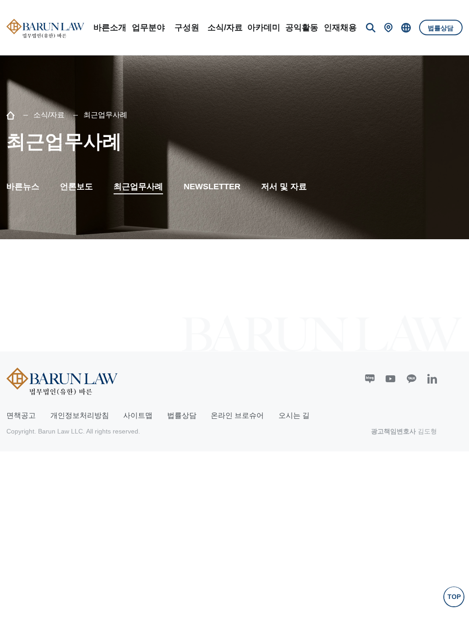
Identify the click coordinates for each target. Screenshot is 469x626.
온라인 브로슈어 (237, 415)
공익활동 (301, 27)
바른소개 (109, 27)
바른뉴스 (22, 186)
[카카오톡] (411, 379)
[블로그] (370, 379)
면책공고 (21, 415)
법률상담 (440, 28)
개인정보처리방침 (79, 415)
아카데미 (263, 27)
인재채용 (340, 27)
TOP (454, 596)
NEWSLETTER (212, 186)
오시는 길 (294, 415)
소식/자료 (225, 27)
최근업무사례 (138, 186)
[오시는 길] (388, 28)
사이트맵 (138, 415)
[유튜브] (390, 379)
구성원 (187, 27)
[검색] (371, 28)
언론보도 (76, 186)
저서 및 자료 (284, 186)
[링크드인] (432, 379)
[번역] (406, 28)
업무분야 (148, 27)
